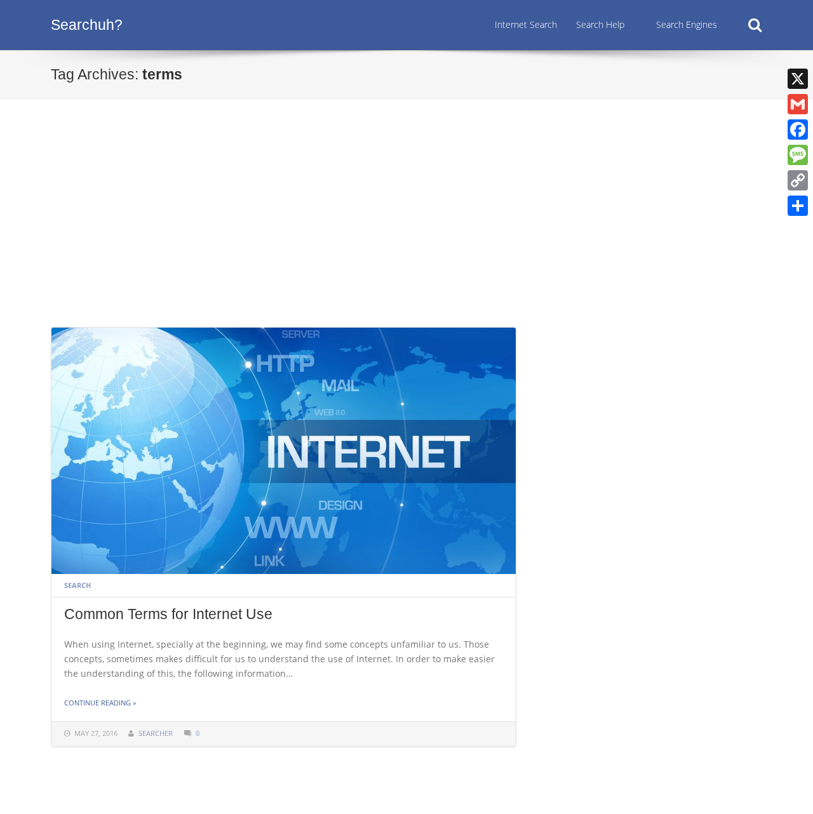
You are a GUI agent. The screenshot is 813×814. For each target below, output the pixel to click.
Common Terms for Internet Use (168, 614)
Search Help (600, 24)
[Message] (797, 155)
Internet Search (526, 24)
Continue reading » (100, 702)
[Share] (797, 205)
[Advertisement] (406, 232)
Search (77, 585)
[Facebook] (797, 129)
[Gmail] (797, 104)
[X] (797, 78)
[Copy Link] (797, 180)
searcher (155, 733)
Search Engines (686, 24)
